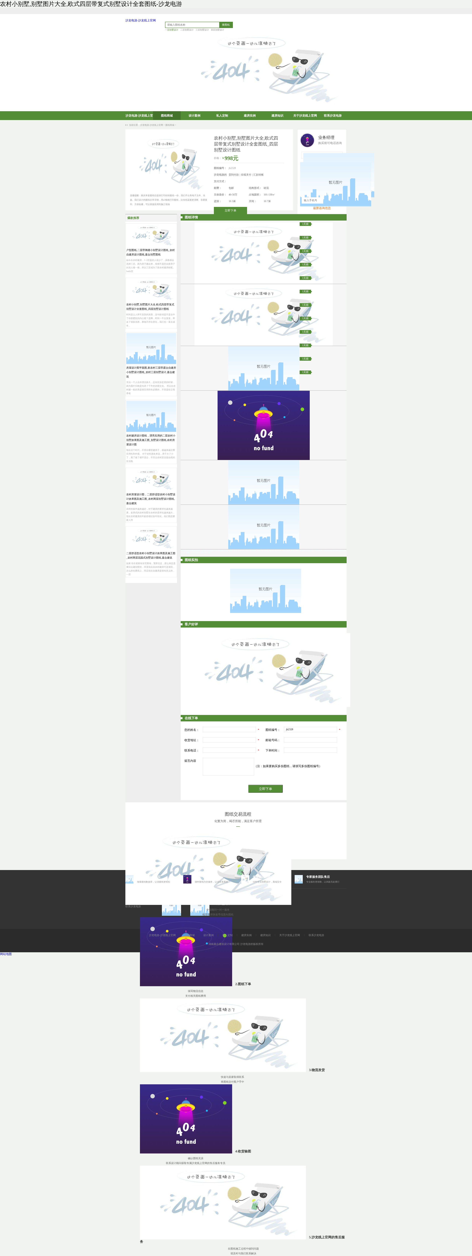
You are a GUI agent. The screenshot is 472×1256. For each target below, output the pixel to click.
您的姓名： (191, 729)
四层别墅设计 (217, 30)
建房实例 (250, 115)
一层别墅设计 (171, 30)
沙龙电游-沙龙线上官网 (140, 20)
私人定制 (222, 115)
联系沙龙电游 (333, 115)
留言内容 (190, 760)
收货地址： (191, 740)
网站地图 (6, 954)
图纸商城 (167, 115)
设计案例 (194, 115)
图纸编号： (273, 729)
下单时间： (273, 750)
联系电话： (191, 750)
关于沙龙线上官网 (305, 115)
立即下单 (230, 210)
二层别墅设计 (187, 30)
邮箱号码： (273, 740)
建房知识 (277, 115)
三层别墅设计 (202, 30)
